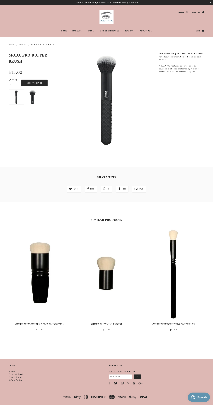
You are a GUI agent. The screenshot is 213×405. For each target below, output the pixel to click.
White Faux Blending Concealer (173, 324)
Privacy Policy (15, 377)
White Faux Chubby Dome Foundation (40, 324)
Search (181, 12)
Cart (198, 31)
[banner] (106, 17)
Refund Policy (15, 380)
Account (196, 12)
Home (12, 44)
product (23, 44)
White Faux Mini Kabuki (106, 324)
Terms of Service (17, 374)
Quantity (13, 79)
